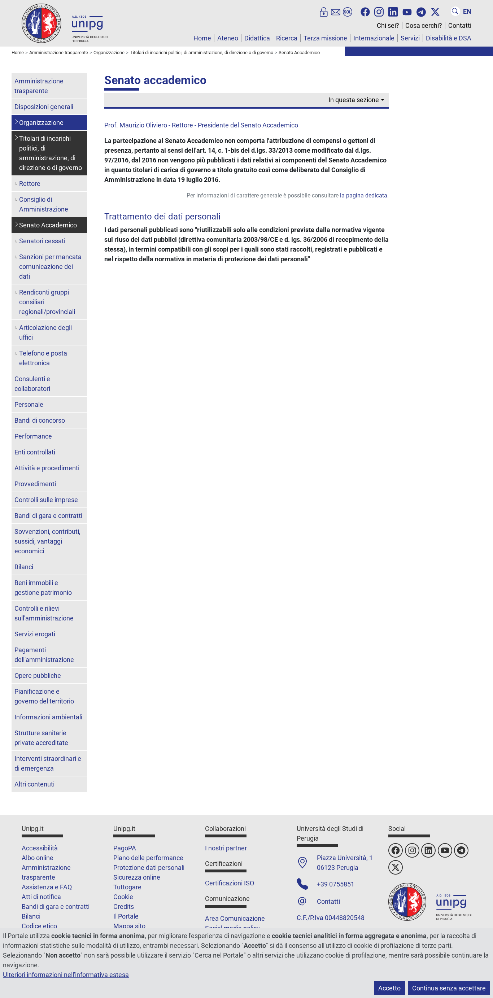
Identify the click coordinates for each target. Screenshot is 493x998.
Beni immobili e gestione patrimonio (43, 587)
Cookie (123, 897)
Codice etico (39, 926)
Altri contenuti (34, 784)
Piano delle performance (148, 858)
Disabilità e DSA (448, 38)
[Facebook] (365, 11)
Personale (28, 404)
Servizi (410, 38)
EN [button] (467, 11)
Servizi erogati (34, 634)
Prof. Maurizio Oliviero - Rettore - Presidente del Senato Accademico (201, 125)
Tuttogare (127, 887)
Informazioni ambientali (48, 717)
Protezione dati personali (148, 867)
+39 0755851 (335, 884)
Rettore (29, 183)
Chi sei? (388, 25)
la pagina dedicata (363, 195)
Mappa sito (129, 926)
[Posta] (335, 11)
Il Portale (126, 916)
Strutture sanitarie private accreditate (41, 737)
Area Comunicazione (235, 918)
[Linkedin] (393, 11)
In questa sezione (353, 100)
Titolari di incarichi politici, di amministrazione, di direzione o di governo (50, 153)
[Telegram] (421, 11)
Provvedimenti (35, 484)
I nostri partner (226, 848)
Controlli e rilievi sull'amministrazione (44, 613)
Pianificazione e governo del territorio (44, 696)
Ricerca (286, 38)
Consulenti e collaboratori (32, 383)
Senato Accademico (48, 225)
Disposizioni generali (43, 106)
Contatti (459, 25)
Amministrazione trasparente (39, 86)
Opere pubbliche (37, 675)
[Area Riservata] (323, 11)
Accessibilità (40, 848)
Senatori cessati (42, 241)
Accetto (389, 988)
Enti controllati (34, 452)
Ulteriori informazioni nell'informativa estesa (66, 975)
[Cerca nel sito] (455, 11)
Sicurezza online (136, 877)
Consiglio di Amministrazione (43, 204)
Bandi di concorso (39, 420)
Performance (33, 436)
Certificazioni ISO (229, 883)
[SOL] (347, 11)
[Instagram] (379, 11)
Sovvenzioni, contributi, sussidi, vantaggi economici (47, 541)
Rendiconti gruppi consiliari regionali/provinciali (47, 301)
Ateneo (227, 38)
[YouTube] (407, 11)
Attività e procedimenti (46, 468)
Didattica (257, 38)
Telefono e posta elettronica (43, 358)
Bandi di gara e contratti (48, 515)
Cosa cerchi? (423, 25)
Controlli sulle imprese (46, 500)
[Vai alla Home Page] (65, 23)
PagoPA (124, 848)
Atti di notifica (41, 897)
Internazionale (373, 38)
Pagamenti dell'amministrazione (44, 654)
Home (202, 38)
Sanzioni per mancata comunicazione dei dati (50, 266)
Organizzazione (41, 122)
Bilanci (23, 567)
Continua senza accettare (449, 988)
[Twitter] (435, 11)
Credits (123, 906)
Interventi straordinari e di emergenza (47, 763)
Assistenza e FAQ (47, 887)
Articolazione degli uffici (45, 332)
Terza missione (325, 38)
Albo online (37, 858)
